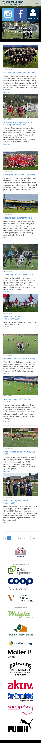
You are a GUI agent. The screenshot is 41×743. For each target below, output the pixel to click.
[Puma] (20, 727)
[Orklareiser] (20, 711)
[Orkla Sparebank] (20, 572)
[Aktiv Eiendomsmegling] (20, 686)
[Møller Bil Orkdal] (20, 655)
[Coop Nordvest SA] (20, 585)
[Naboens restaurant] (20, 670)
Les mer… (7, 92)
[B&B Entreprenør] (20, 631)
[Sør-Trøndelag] (20, 699)
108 (33, 538)
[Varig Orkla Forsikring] (20, 599)
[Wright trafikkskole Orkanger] (20, 616)
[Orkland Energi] (20, 645)
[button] (4, 30)
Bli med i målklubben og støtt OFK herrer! (20, 28)
